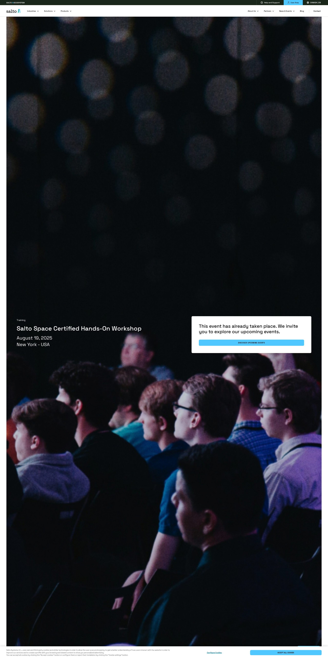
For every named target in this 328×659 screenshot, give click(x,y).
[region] (164, 652)
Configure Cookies (214, 653)
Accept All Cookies (286, 653)
